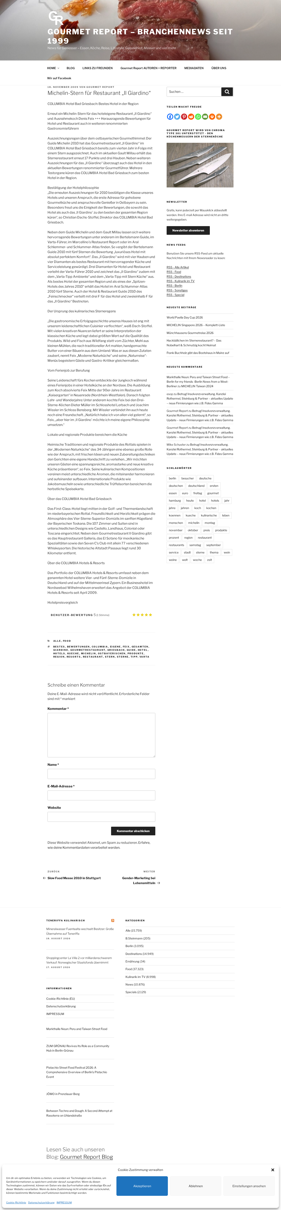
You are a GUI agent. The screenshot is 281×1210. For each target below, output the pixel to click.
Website (54, 808)
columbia (100, 646)
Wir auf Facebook (59, 78)
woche (197, 559)
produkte (136, 653)
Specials (131, 992)
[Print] (212, 117)
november (175, 530)
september (213, 545)
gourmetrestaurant (88, 650)
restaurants (176, 545)
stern (110, 656)
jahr (226, 500)
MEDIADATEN (194, 68)
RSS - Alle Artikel (178, 267)
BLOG (71, 68)
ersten (214, 485)
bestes (59, 646)
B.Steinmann (134, 938)
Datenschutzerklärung (41, 1202)
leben (225, 515)
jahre (172, 508)
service (174, 552)
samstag (195, 545)
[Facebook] (170, 117)
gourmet (213, 493)
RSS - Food (174, 271)
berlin (172, 478)
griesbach (116, 650)
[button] (273, 1170)
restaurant (93, 656)
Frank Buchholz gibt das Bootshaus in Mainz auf (198, 353)
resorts (74, 656)
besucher (187, 478)
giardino (61, 650)
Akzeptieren (142, 1186)
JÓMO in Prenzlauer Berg (63, 1094)
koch (197, 508)
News (129, 984)
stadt (187, 552)
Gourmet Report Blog (86, 1157)
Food (67, 640)
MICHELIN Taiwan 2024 (197, 386)
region (59, 656)
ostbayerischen (112, 653)
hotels (59, 653)
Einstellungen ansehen (249, 1186)
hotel (143, 650)
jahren (185, 508)
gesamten (140, 646)
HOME (51, 68)
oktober (193, 530)
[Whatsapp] (198, 117)
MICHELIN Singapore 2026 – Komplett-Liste (196, 325)
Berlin (129, 946)
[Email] (205, 117)
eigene (115, 646)
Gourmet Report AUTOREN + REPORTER (148, 68)
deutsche (205, 478)
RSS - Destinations (179, 276)
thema (214, 552)
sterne (123, 656)
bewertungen (78, 646)
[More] (219, 117)
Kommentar (58, 709)
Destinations (133, 953)
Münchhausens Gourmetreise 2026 (190, 333)
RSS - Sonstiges (177, 290)
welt (185, 559)
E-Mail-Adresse (61, 786)
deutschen (176, 485)
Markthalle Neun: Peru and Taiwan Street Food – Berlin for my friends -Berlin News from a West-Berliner (198, 381)
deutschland (196, 485)
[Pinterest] (184, 117)
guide (131, 650)
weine (173, 559)
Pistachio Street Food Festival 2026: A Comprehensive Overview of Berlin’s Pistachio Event (76, 1072)
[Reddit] (191, 117)
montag (210, 522)
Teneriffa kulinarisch (65, 920)
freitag (197, 493)
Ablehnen (196, 1186)
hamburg (175, 500)
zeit (209, 559)
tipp (134, 656)
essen (173, 493)
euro (185, 493)
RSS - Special (175, 294)
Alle (57, 640)
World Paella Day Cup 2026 (185, 317)
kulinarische (209, 515)
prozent (174, 537)
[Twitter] (177, 117)
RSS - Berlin (174, 285)
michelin (88, 653)
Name (53, 765)
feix (126, 646)
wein (227, 552)
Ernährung (132, 961)
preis (206, 530)
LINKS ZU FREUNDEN (97, 68)
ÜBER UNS (218, 68)
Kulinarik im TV (135, 977)
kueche (73, 653)
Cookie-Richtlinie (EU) (60, 998)
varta (144, 656)
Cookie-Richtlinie (16, 1202)
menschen (176, 522)
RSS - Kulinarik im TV (181, 281)
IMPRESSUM (64, 1202)
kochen (211, 508)
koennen (174, 515)
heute (190, 500)
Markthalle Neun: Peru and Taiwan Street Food (76, 1029)
